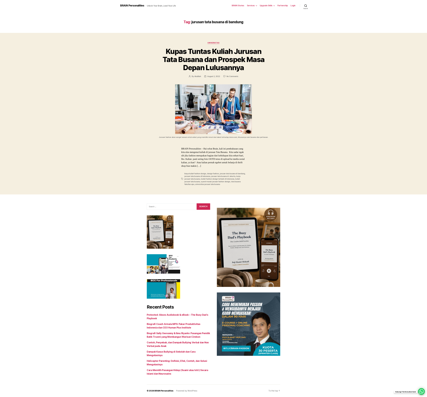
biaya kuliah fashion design (195, 173)
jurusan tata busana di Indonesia (197, 176)
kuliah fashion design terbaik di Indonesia (217, 179)
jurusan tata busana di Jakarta (223, 176)
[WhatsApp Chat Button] (421, 391)
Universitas (213, 43)
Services (251, 5)
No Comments (232, 76)
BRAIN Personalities (132, 5)
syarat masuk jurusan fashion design (215, 181)
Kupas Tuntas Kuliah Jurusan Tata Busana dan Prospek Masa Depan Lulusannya (214, 59)
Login (293, 5)
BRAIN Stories (238, 5)
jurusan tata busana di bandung (232, 173)
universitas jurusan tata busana (207, 184)
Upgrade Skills (266, 5)
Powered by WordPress (186, 391)
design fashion (213, 173)
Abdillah (197, 76)
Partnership (282, 5)
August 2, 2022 (213, 76)
